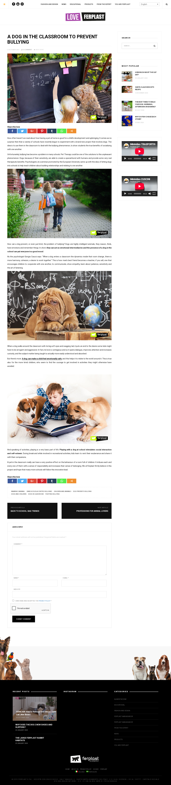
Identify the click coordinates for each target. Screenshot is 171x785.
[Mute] (149, 158)
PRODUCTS (89, 4)
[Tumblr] (52, 131)
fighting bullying (52, 494)
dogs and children (18, 494)
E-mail (66, 578)
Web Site (17, 589)
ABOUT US (74, 769)
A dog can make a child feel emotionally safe (42, 359)
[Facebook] (12, 131)
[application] (140, 151)
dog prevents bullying (82, 491)
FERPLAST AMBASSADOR (123, 716)
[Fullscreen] (154, 158)
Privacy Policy (44, 601)
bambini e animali (18, 491)
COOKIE (96, 769)
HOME (67, 769)
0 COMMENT (27, 50)
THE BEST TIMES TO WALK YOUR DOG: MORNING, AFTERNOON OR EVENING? (145, 104)
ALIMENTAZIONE (120, 699)
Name (16, 578)
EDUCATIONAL (75, 4)
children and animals (62, 491)
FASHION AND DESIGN (49, 4)
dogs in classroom (36, 494)
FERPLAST (103, 769)
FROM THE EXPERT (104, 4)
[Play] (125, 158)
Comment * (18, 544)
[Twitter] (22, 131)
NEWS (64, 4)
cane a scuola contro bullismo (39, 491)
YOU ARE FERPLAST (122, 4)
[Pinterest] (42, 131)
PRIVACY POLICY (85, 769)
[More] (71, 131)
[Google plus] (32, 131)
